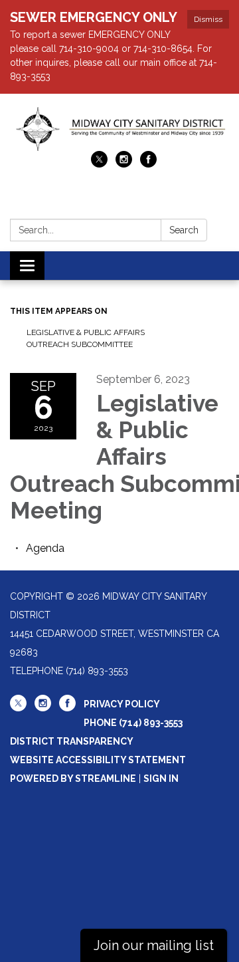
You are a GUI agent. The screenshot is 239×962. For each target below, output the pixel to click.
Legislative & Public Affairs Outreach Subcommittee (86, 338)
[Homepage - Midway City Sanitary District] (119, 129)
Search (184, 230)
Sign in (161, 778)
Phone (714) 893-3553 (133, 722)
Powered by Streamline (73, 778)
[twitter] (99, 164)
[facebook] (148, 164)
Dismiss (208, 19)
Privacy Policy (122, 704)
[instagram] (124, 164)
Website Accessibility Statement (98, 760)
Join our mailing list (154, 945)
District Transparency (71, 741)
